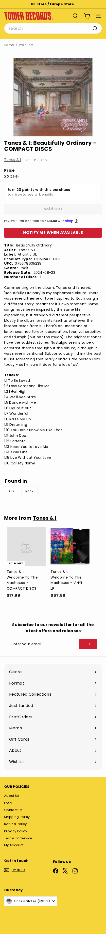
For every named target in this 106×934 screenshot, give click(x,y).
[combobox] (53, 28)
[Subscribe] (88, 644)
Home (9, 45)
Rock (29, 491)
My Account (14, 845)
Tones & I (12, 159)
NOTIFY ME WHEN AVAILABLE (53, 232)
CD (11, 491)
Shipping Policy (17, 816)
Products (26, 45)
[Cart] (87, 16)
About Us (11, 795)
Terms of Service (18, 838)
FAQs (8, 802)
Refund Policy (15, 824)
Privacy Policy (15, 831)
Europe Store (62, 4)
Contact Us (13, 810)
